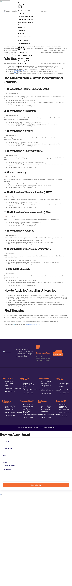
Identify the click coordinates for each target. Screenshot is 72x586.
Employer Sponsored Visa (26, 19)
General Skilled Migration (25, 22)
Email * (5, 455)
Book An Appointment (57, 353)
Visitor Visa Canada (24, 43)
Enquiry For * (7, 462)
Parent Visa (21, 30)
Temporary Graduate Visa (26, 16)
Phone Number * (8, 448)
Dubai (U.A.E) (22, 63)
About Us (21, 5)
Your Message (7, 469)
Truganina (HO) (22, 52)
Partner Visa (21, 27)
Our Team (21, 47)
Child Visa (21, 33)
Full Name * (6, 441)
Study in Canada (23, 40)
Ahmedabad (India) (24, 58)
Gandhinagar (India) (24, 61)
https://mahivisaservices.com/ (34, 324)
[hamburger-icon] (55, 2)
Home (20, 3)
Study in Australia (23, 14)
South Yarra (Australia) (25, 55)
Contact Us (22, 67)
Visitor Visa (21, 25)
